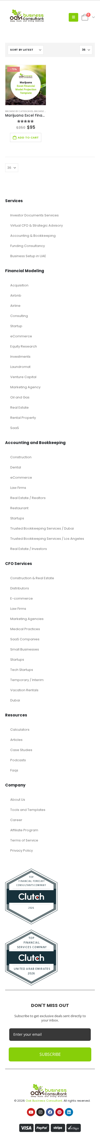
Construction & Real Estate (32, 578)
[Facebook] (50, 1112)
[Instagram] (40, 1112)
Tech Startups (21, 669)
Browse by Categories (19, 111)
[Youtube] (31, 1112)
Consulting (19, 315)
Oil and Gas (19, 397)
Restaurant (19, 508)
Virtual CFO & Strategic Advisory (36, 225)
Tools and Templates (27, 809)
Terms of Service (24, 840)
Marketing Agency (25, 387)
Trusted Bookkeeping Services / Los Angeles (47, 538)
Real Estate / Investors (28, 548)
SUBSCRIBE (50, 1054)
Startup (16, 326)
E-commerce (21, 598)
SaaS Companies (24, 639)
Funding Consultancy (27, 245)
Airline (15, 305)
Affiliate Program (24, 830)
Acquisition (19, 285)
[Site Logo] (28, 17)
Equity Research (23, 346)
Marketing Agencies (27, 618)
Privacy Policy (21, 850)
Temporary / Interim (27, 679)
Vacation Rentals (24, 690)
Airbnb (15, 295)
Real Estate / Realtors (28, 497)
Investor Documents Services (34, 215)
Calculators (19, 729)
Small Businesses (24, 649)
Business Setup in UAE (28, 256)
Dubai (15, 700)
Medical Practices (25, 629)
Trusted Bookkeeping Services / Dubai (42, 528)
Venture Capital (23, 377)
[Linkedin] (69, 1112)
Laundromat (20, 366)
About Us (17, 799)
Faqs (14, 770)
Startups (17, 518)
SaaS (14, 427)
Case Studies (21, 750)
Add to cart (28, 137)
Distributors (19, 588)
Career (16, 820)
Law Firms (18, 487)
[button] (73, 17)
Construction (21, 457)
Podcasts (18, 760)
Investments (20, 356)
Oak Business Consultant (44, 1101)
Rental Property (23, 417)
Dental (15, 467)
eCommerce (21, 336)
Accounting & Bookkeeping (33, 235)
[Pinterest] (59, 1112)
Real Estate (19, 407)
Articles (16, 739)
